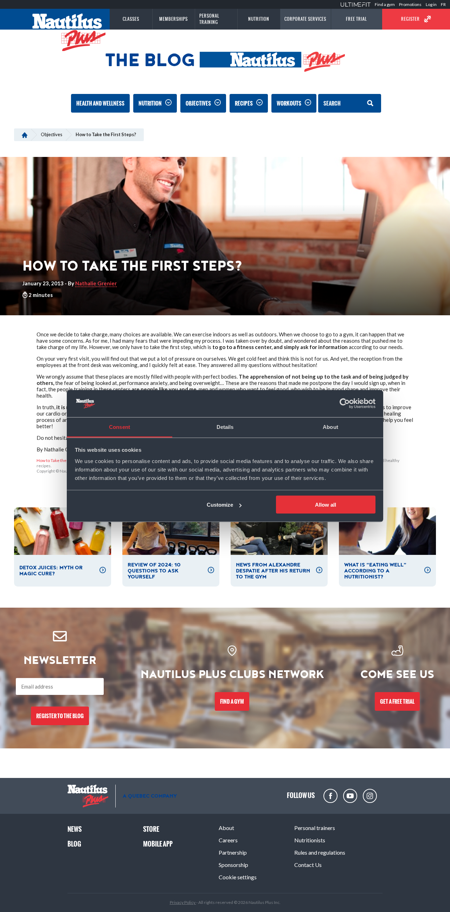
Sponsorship (233, 864)
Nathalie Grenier (96, 283)
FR (443, 4)
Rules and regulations (319, 852)
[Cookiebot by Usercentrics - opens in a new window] (344, 403)
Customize (220, 505)
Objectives (198, 103)
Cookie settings (238, 877)
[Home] (24, 134)
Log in (431, 4)
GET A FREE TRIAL (397, 701)
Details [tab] (225, 427)
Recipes (244, 103)
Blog (74, 844)
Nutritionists (309, 840)
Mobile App (158, 844)
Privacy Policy (183, 902)
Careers (228, 840)
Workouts (289, 103)
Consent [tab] (119, 427)
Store (151, 829)
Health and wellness (100, 103)
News (75, 829)
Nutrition (150, 103)
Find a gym (385, 4)
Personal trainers (314, 827)
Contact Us (308, 864)
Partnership (233, 852)
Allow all (325, 505)
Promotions (410, 4)
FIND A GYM (232, 701)
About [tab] (330, 427)
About (226, 827)
